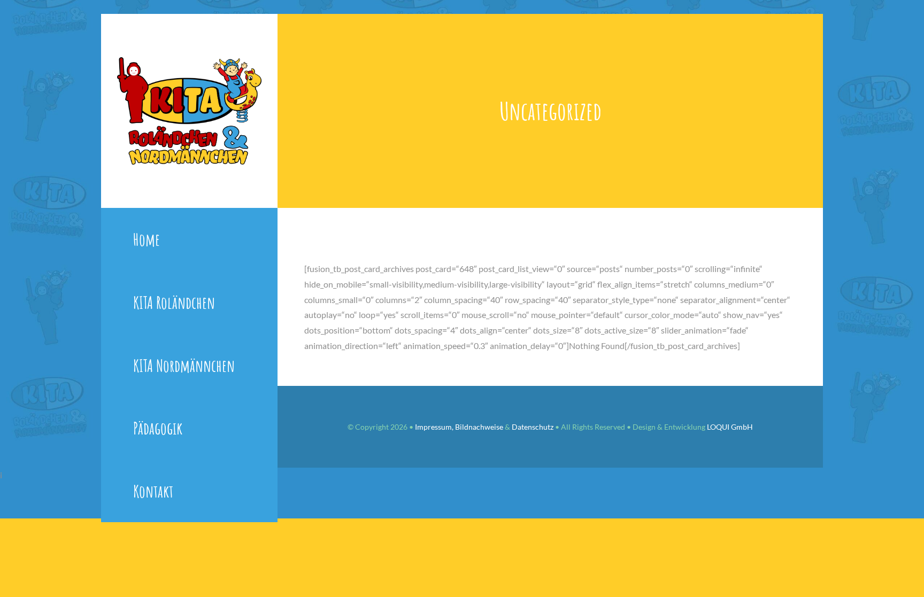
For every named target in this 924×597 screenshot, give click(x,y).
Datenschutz (532, 426)
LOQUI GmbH (730, 426)
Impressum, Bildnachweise (459, 426)
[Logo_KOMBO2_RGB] (189, 61)
